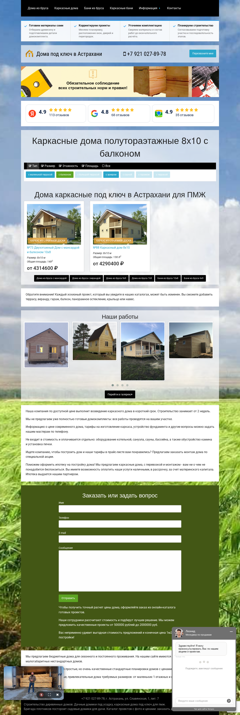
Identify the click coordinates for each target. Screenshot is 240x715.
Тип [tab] (34, 166)
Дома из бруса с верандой (86, 278)
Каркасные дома (66, 8)
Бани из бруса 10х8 (168, 278)
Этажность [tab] (70, 166)
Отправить (68, 598)
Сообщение (66, 547)
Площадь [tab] (91, 166)
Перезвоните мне (202, 53)
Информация (148, 8)
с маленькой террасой (40, 174)
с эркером (111, 174)
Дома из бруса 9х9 (116, 278)
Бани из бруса (94, 8)
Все (107, 166)
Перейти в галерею (119, 394)
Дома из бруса (38, 8)
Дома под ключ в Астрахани (68, 54)
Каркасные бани (121, 8)
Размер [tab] (49, 166)
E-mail (62, 532)
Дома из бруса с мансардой (52, 278)
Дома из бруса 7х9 (142, 278)
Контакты (174, 8)
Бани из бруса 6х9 (193, 278)
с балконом (65, 174)
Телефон (64, 517)
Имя (61, 502)
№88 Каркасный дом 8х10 (111, 247)
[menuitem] (38, 8)
